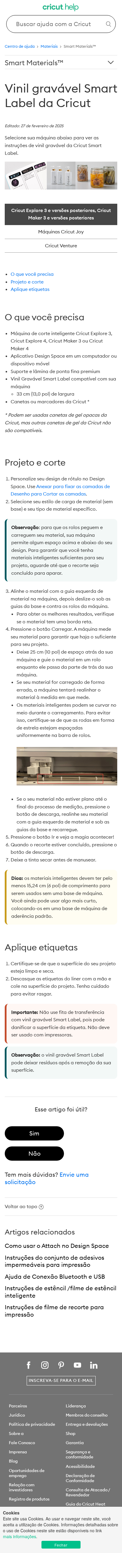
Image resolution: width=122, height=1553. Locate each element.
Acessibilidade (80, 1466)
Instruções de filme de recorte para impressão (54, 1310)
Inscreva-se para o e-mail (61, 1380)
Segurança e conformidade (79, 1454)
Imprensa (18, 1452)
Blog (13, 1461)
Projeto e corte (27, 282)
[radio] (34, 1133)
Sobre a (16, 1433)
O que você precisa (32, 274)
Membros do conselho (86, 1415)
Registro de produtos (29, 1499)
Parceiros (18, 1406)
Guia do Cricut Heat (85, 1504)
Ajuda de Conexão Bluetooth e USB (55, 1276)
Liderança (76, 1406)
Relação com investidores (21, 1487)
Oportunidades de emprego (26, 1473)
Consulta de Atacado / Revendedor (88, 1492)
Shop (71, 1433)
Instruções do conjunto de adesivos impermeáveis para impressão (54, 1261)
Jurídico (17, 1415)
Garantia (75, 1442)
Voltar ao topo (21, 1206)
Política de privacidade (32, 1424)
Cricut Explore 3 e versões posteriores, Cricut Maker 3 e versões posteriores (61, 214)
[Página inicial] (61, 8)
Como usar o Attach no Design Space (57, 1245)
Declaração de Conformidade (80, 1478)
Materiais (49, 46)
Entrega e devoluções (87, 1424)
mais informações (19, 1536)
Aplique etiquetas (30, 289)
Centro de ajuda (20, 46)
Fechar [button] (61, 1544)
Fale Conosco (22, 1442)
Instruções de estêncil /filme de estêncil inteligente (60, 1291)
